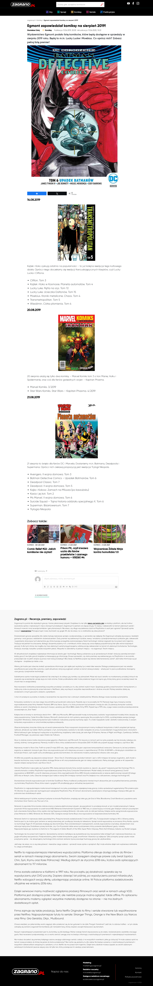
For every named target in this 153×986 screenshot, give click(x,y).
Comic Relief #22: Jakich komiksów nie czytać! (41, 550)
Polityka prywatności (133, 977)
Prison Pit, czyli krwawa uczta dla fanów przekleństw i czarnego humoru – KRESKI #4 (74, 553)
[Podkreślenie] (51, 586)
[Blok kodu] (66, 586)
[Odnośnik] (69, 586)
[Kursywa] (48, 586)
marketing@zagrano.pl (92, 966)
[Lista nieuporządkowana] (60, 586)
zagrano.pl (31, 20)
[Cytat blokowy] (63, 586)
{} (73, 586)
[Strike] (54, 586)
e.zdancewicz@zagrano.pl (93, 979)
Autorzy (138, 968)
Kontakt (138, 972)
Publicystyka (109, 12)
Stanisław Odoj (33, 30)
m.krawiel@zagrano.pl (92, 972)
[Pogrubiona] (44, 586)
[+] (76, 586)
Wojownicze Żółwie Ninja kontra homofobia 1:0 (108, 550)
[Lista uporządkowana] (57, 586)
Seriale (92, 12)
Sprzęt (63, 12)
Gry (50, 12)
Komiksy (77, 12)
